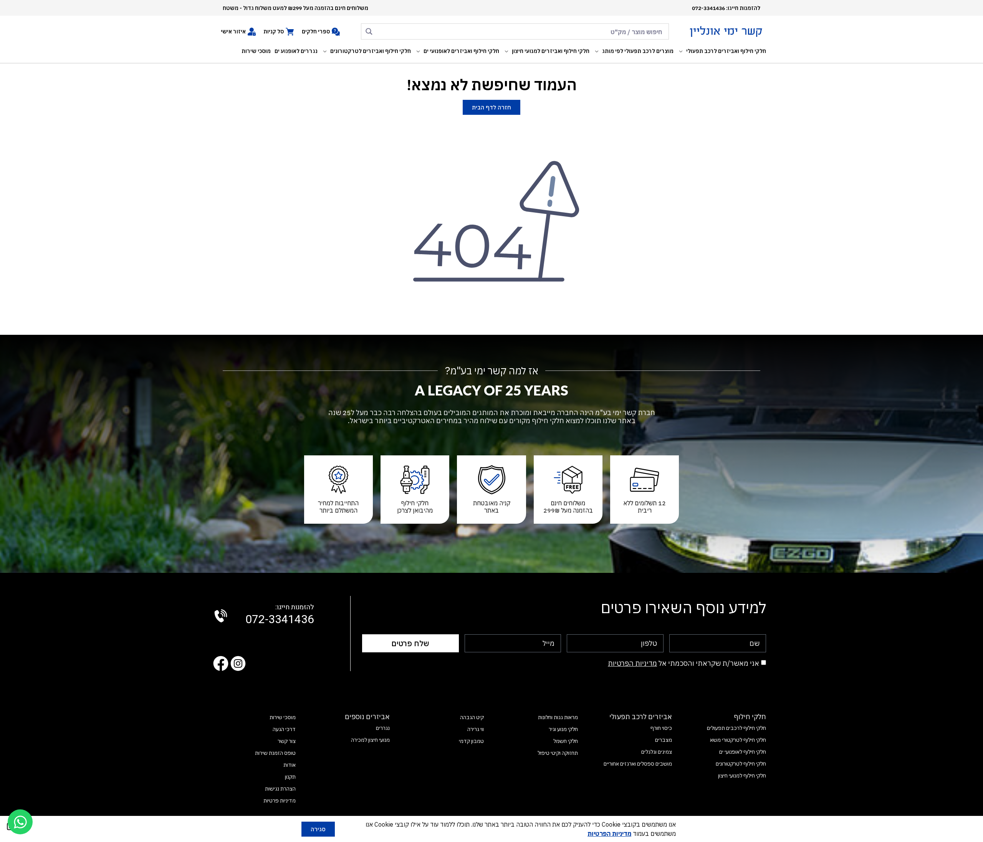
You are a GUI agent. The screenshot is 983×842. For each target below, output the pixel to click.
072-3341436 (279, 615)
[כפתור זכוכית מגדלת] (369, 31)
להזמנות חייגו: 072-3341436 (726, 8)
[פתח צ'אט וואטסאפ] (20, 821)
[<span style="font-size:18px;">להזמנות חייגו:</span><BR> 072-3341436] (220, 616)
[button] (721, 51)
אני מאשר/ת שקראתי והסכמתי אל (683, 663)
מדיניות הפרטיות (632, 663)
